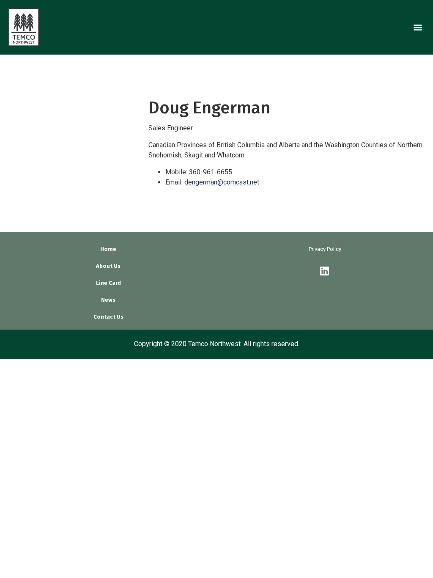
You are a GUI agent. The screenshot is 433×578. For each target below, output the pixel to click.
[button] (418, 27)
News (108, 300)
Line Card (108, 283)
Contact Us (108, 317)
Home (108, 249)
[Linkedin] (325, 271)
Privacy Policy (325, 249)
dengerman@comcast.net (221, 182)
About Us (108, 266)
